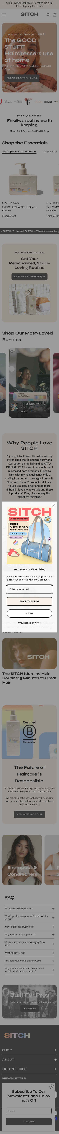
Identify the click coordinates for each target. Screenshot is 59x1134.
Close (29, 613)
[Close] (53, 505)
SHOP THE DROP (29, 601)
